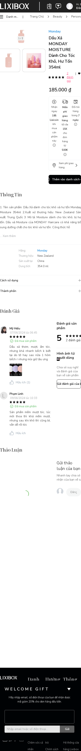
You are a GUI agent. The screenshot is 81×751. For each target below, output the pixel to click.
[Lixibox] (14, 6)
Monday (55, 31)
